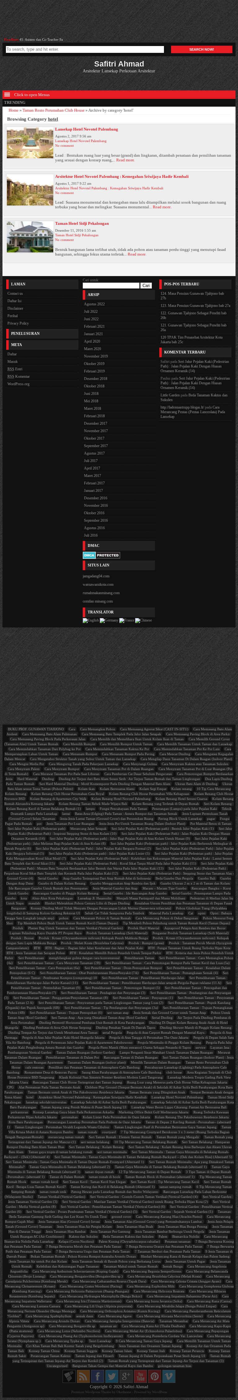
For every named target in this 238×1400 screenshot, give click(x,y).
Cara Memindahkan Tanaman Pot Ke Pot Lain (187, 749)
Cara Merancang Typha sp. (65, 1341)
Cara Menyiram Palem (24, 769)
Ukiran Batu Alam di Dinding (196, 784)
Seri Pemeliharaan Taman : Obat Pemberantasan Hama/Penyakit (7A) (89, 973)
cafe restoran (34, 1067)
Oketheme (124, 1392)
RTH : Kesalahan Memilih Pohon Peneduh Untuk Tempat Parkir (115, 953)
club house (174, 1072)
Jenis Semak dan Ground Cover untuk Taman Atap (170, 1012)
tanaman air (108, 1326)
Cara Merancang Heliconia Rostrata (159, 1291)
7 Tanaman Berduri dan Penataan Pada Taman (168, 1251)
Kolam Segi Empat (152, 789)
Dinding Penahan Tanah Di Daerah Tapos (125, 1027)
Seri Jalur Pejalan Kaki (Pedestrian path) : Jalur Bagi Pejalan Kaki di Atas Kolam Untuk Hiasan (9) (120, 838)
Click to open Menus (31, 95)
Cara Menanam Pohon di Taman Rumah (102, 918)
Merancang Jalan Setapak (88, 828)
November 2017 (96, 431)
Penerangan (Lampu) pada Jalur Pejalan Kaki (184, 809)
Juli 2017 (91, 461)
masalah (34, 903)
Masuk (12, 361)
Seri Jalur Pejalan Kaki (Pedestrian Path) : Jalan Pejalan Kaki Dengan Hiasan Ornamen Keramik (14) (195, 366)
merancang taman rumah (66, 1137)
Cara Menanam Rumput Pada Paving (128, 754)
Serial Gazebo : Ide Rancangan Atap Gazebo (135, 893)
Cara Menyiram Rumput (62, 769)
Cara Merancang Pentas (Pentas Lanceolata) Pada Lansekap (193, 412)
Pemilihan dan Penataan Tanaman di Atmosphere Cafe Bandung (94, 1067)
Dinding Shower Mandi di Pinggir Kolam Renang (195, 1027)
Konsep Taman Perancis (187, 1351)
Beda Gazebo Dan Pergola (174, 878)
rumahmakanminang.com (101, 593)
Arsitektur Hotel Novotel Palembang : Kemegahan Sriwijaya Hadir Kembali (122, 176)
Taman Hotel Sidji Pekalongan (82, 223)
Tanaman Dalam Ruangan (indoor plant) (97, 1062)
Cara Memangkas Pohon (97, 729)
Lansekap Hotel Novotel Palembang (86, 129)
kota (24, 898)
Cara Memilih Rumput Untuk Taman (126, 744)
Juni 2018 (91, 393)
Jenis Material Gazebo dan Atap (115, 888)
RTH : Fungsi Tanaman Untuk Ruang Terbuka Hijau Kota (189, 948)
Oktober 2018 (94, 386)
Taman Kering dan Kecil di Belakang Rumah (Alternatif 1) (113, 1187)
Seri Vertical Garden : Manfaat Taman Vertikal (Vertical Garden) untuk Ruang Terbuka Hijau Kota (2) (135, 1202)
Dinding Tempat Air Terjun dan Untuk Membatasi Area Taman (53, 1032)
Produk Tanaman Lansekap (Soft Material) (117, 933)
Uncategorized (57, 1366)
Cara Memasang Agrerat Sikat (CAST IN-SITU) (154, 729)
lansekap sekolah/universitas (46, 1102)
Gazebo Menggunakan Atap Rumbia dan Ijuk (123, 883)
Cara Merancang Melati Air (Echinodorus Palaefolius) (143, 1331)
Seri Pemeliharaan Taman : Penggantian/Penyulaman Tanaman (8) (60, 998)
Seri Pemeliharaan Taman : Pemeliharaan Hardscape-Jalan (143, 978)
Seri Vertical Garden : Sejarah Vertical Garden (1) (177, 1211)
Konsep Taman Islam (117, 1351)
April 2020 (92, 341)
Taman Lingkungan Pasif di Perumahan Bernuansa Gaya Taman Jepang (165, 1127)
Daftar (12, 354)
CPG (10, 1087)
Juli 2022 (91, 311)
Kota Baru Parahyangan (26, 1122)
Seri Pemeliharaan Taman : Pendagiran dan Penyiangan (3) (103, 993)
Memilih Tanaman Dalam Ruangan (156, 1062)
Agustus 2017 (94, 453)
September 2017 (96, 446)
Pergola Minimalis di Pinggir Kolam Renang (169, 1042)
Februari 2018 (94, 416)
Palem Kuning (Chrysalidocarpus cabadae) (129, 1241)
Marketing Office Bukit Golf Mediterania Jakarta (153, 1112)
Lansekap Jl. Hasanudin (95, 898)
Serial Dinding (162, 1017)
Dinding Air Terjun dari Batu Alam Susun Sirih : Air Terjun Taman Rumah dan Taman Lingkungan (129, 779)
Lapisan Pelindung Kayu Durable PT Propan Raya (46, 933)
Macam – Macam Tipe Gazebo (165, 888)
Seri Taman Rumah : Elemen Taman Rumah (120, 1137)
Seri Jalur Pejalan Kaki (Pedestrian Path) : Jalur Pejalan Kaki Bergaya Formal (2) (93, 848)
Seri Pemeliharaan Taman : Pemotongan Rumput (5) (122, 988)
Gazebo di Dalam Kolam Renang (62, 883)
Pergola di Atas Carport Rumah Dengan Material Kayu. (166, 1032)
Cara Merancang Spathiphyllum (48, 1316)
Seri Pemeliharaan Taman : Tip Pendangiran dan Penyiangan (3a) (111, 1008)
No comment (64, 145)
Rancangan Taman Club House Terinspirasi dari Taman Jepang (77, 1082)
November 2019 (96, 356)
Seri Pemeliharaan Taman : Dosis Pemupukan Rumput (123, 968)
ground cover (121, 1216)
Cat (190, 913)
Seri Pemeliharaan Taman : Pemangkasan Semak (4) (180, 973)
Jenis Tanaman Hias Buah (135, 1226)
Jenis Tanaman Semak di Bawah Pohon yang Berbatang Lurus (116, 1261)
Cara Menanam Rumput (80, 754)
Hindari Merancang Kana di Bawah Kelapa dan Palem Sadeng (185, 1256)
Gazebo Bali (206, 878)
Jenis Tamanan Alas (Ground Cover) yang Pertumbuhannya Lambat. (154, 1221)
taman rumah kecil (44, 1182)
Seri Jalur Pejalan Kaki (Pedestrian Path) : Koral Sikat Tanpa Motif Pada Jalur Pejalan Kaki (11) (128, 863)
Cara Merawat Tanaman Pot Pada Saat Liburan (66, 774)
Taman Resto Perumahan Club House (54, 110)
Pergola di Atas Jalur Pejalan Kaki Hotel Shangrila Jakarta (63, 1037)
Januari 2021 (93, 334)
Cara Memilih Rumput (79, 744)
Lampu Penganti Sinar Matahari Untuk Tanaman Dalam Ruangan (166, 1052)
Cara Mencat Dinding (175, 754)
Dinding (48, 779)
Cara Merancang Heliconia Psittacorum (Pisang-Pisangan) (87, 1291)
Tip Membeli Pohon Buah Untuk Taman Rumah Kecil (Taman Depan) (68, 923)
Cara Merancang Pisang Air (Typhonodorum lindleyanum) (81, 1336)
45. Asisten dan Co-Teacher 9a (41, 38)
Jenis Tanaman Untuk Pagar (185, 1261)
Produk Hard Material (143, 928)
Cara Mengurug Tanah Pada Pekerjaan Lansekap (83, 764)
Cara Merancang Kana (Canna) (209, 1301)
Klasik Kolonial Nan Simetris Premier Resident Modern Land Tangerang (111, 1077)
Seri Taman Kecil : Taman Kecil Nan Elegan (94, 1182)
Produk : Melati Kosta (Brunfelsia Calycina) (92, 943)
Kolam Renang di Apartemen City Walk (58, 799)
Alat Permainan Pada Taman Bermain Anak (49, 1087)
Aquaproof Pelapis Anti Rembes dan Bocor (195, 928)
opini (201, 913)
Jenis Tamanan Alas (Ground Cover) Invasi (69, 1221)
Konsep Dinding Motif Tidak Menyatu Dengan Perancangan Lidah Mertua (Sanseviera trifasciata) (101, 908)
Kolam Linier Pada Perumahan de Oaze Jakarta (116, 1117)
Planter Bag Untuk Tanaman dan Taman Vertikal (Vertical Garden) (75, 928)
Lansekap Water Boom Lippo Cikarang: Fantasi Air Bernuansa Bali (179, 1107)
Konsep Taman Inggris (80, 1351)
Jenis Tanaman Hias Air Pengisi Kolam (84, 1226)
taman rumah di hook (104, 1177)
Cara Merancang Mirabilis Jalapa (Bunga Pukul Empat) (176, 1306)
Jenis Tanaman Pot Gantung (110, 1231)
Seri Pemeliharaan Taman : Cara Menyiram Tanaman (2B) (59, 963)
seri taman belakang (95, 1142)
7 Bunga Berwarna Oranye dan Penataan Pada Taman (164, 1246)
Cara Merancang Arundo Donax (57, 1321)
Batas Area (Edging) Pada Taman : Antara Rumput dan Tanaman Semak (126, 814)
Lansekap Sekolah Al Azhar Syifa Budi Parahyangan (108, 1102)
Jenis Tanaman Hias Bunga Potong (182, 1226)
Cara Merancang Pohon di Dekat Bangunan (167, 918)
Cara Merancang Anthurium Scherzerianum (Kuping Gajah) (75, 1271)
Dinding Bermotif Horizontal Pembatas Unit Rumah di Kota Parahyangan (91, 1022)
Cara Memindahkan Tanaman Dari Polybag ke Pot (45, 749)
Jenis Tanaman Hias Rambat (66, 1231)
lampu (90, 809)
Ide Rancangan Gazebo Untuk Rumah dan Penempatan (48, 888)
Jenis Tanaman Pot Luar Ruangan (70, 823)
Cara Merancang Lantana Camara (36, 1306)
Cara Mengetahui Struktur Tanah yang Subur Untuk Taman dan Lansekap (83, 759)
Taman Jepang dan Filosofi (94, 1356)
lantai (66, 814)
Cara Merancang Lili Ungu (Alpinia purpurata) (98, 1306)
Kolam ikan (86, 789)
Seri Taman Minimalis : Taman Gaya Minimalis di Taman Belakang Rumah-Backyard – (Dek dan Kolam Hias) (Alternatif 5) (143, 1157)
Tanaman (224, 1211)
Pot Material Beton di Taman (210, 823)
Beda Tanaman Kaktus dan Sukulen (128, 1236)
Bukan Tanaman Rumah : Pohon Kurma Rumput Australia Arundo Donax (83, 1256)
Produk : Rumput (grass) (146, 943)
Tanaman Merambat (173, 1321)
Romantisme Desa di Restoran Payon (50, 1072)
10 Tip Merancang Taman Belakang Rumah (145, 1142)
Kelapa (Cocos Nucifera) (76, 1241)
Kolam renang (181, 789)
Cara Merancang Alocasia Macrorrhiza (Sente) (170, 1316)
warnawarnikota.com (98, 584)
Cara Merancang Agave (115, 1316)
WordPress (159, 1392)
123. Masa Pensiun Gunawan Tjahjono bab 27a (195, 305)
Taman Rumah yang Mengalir (177, 1137)
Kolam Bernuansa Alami (117, 789)
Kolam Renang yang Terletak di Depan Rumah (165, 804)
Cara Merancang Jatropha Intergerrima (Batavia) (119, 1321)
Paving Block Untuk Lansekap (180, 818)
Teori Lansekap (100, 1341)
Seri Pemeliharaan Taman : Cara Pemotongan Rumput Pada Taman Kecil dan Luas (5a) (167, 963)
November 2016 (96, 505)
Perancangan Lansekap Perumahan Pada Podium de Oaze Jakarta (94, 1122)
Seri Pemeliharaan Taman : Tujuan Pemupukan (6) (66, 1012)
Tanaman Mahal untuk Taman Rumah (131, 1266)
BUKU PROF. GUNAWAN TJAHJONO (36, 729)
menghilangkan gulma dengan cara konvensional (84, 958)
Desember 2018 (95, 379)
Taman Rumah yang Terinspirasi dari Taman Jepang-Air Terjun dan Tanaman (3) (166, 1361)
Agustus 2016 (94, 528)
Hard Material (27, 779)
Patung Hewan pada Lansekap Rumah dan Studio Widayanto (114, 1192)
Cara (72, 729)
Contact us (15, 293)
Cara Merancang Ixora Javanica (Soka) (154, 1301)
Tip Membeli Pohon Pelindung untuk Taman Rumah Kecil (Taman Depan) (176, 923)
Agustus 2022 (94, 304)
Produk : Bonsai (22, 938)
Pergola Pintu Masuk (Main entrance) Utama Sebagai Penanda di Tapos (140, 1047)
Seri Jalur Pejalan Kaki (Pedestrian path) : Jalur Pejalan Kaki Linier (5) (99, 853)
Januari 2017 (93, 490)
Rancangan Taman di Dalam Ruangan (131, 1057)
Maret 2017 (92, 476)
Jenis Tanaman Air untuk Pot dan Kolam (38, 1261)
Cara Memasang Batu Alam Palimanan (49, 734)
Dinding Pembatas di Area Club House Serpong (57, 1027)
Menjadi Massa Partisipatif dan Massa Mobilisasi (151, 898)
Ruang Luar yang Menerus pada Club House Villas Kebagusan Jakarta (177, 1082)
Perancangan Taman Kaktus (50, 1356)
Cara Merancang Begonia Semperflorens (152, 1271)
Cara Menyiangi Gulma (140, 764)
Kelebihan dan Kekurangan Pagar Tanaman (68, 1266)
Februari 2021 (94, 326)
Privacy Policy (18, 323)
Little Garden (170, 395)
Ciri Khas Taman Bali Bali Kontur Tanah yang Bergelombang (70, 1346)
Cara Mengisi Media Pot (27, 764)
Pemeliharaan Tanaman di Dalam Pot (72, 1057)
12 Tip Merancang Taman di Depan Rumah (150, 1172)
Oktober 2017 (94, 438)
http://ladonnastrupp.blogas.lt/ (182, 407)
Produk (18, 928)
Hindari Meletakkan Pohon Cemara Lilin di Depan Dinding (87, 903)
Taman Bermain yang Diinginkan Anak (157, 1092)
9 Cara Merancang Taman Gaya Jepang (144, 1341)
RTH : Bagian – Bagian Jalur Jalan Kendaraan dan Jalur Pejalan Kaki (94, 948)
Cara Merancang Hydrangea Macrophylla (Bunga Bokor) (101, 1296)
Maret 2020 (92, 349)
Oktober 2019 (94, 364)
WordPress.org (18, 384)
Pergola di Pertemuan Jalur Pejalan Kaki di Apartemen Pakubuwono (84, 1042)
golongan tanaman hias (174, 1366)
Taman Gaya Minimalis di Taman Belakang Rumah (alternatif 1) (161, 1167)
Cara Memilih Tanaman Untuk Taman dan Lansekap (194, 744)
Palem (163, 1236)
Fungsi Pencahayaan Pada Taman (123, 809)
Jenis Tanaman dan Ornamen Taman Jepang (150, 1346)
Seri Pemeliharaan (31, 958)
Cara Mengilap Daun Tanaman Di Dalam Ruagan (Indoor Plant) (186, 759)
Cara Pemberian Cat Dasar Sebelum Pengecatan (138, 774)
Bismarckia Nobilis (185, 1236)
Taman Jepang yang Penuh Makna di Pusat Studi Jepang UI (83, 1107)
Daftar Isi (14, 301)
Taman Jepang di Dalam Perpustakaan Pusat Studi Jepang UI (162, 1356)
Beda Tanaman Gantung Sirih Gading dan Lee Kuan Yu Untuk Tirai (58, 1216)
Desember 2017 (95, 423)
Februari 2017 (94, 483)
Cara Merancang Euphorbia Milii (150, 1286)
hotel (29, 1097)
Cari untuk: (91, 280)
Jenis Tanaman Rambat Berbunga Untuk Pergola (169, 1231)
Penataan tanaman (178, 1241)
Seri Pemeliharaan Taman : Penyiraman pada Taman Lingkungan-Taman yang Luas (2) (100, 1003)
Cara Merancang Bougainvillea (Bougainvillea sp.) (86, 1276)
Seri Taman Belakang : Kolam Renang (96, 1147)
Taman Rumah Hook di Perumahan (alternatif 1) (160, 1177)
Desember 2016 (95, 498)
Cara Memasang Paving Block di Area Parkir (198, 734)
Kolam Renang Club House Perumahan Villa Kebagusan (149, 794)
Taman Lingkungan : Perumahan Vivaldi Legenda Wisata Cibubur (62, 1127)
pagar (211, 818)
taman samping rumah (176, 1187)
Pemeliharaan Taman (139, 958)
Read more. (125, 160)
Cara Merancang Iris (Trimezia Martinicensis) (88, 1301)
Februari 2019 (94, 371)
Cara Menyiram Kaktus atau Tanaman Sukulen (195, 764)
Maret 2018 (92, 408)
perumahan (70, 1117)
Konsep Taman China (44, 1351)
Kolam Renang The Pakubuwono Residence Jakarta (192, 1117)
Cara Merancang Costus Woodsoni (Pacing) (91, 1286)
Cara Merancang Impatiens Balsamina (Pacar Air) (182, 1296)
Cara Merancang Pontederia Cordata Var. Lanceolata (165, 1336)
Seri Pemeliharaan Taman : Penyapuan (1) (143, 998)
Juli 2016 (91, 535)
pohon (63, 918)
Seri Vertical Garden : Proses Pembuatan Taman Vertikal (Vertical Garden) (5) (81, 1211)
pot (39, 823)
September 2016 (96, 520)
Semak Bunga (173, 1266)
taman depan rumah (99, 1172)
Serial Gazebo (48, 878)
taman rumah (87, 1132)
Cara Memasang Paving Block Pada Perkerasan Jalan (48, 739)
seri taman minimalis (112, 1152)
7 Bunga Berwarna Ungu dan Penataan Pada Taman (93, 1251)
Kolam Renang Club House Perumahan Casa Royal (67, 794)
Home (14, 110)
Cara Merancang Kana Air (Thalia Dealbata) (153, 1326)
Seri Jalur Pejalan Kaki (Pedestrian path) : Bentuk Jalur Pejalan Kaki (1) (163, 828)
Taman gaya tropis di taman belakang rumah (60, 1152)
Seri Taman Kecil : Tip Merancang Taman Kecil (165, 1182)
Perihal (12, 316)
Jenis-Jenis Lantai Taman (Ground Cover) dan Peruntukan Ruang (106, 818)
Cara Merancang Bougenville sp (72, 1326)
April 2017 (92, 468)
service (200, 1047)
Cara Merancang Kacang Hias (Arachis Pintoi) (169, 1216)
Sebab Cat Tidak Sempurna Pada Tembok (114, 913)
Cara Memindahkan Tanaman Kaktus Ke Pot (117, 749)
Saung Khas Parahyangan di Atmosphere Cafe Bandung (121, 1072)
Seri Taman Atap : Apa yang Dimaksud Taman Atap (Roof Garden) (99, 1017)
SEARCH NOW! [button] (201, 49)
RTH (37, 948)
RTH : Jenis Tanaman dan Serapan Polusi (36, 953)
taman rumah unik (53, 1192)
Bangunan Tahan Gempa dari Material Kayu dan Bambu (113, 1366)
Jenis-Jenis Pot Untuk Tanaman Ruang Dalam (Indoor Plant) (142, 823)
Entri (14, 369)
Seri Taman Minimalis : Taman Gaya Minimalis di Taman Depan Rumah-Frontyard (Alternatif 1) (75, 1162)
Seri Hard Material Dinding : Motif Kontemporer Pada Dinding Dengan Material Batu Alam (104, 784)
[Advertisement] (119, 21)
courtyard (109, 1132)
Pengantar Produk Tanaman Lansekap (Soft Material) (190, 933)
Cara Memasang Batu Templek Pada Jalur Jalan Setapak (121, 734)
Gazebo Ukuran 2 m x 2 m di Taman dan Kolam (195, 883)
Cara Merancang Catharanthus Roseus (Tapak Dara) (109, 1281)
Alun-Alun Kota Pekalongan (52, 898)
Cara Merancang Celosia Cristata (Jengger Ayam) (186, 1281)
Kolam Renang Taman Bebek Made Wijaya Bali (93, 804)
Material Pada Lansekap (166, 913)
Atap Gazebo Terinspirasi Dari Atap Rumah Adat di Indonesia (107, 878)
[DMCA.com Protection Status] (101, 556)
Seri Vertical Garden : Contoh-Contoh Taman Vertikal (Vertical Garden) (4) (144, 1197)
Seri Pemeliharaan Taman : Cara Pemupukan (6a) (44, 968)
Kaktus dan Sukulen (83, 1236)
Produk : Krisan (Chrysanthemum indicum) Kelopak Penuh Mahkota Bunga (93, 938)
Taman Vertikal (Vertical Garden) (61, 1197)
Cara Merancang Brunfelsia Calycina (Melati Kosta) (164, 1276)
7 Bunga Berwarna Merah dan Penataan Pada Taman (83, 1246)
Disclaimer (15, 308)
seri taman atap (118, 1012)
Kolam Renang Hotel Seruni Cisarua (181, 799)
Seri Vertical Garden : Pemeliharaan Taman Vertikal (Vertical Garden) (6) (113, 1206)
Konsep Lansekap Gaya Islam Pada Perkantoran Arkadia (73, 1112)
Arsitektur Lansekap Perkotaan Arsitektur (119, 66)
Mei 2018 (91, 401)
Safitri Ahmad (135, 1386)
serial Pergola (112, 1032)
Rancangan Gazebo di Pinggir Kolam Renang (66, 893)
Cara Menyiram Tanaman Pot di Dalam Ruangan (119, 769)
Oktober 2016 (94, 513)
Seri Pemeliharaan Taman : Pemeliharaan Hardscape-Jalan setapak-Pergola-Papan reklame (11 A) (152, 983)
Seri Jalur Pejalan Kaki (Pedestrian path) (36, 828)
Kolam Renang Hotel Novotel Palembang (121, 799)
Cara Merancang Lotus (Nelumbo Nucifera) (68, 1331)
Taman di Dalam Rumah (67, 1177)
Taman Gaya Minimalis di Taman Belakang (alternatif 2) (69, 1167)
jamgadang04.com (96, 576)
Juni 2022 (91, 319)
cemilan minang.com (98, 601)
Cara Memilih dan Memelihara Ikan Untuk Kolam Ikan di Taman (137, 739)
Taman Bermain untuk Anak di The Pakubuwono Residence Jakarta (76, 1092)
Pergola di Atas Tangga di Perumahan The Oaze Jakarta (148, 1037)
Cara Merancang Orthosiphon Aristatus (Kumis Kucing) (120, 1311)
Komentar (18, 376)
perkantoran (19, 1112)
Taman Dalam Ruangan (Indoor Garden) (85, 1052)
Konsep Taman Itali (151, 1351)
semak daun (84, 1316)
